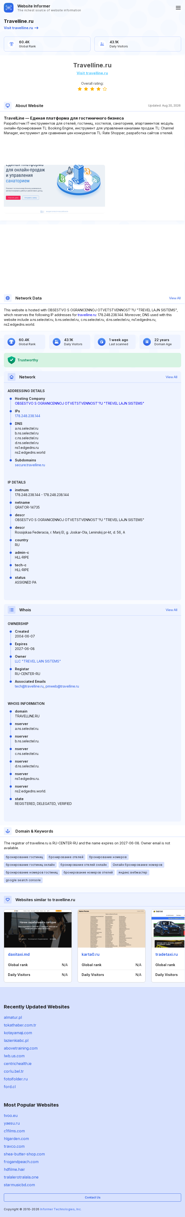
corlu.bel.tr (14, 1071)
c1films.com (14, 1130)
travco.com (14, 1146)
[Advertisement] (92, 150)
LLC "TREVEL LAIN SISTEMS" (38, 661)
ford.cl (10, 1086)
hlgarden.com (16, 1138)
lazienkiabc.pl (16, 1040)
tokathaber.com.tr (20, 1025)
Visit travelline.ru (18, 28)
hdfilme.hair (14, 1169)
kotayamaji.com (18, 1032)
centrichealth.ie (18, 1063)
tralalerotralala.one (21, 1177)
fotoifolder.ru (16, 1079)
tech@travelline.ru (29, 686)
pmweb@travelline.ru (62, 686)
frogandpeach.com (21, 1161)
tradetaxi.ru (166, 954)
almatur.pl (13, 1017)
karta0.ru (90, 954)
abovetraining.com (21, 1048)
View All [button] (175, 298)
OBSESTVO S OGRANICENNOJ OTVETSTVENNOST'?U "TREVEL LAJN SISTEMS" (79, 403)
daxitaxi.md (19, 954)
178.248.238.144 (27, 416)
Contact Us (92, 1197)
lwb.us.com (14, 1055)
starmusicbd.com (19, 1184)
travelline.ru (87, 315)
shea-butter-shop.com (24, 1154)
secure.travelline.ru (30, 465)
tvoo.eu (11, 1115)
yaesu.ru (12, 1123)
